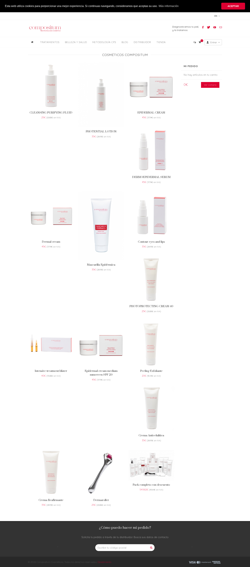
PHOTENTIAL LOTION (101, 131)
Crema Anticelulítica (151, 435)
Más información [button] (169, 6)
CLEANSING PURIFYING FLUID (51, 112)
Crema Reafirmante (51, 500)
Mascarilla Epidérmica (101, 264)
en (216, 16)
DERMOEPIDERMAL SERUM (151, 177)
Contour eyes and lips (151, 242)
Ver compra (210, 85)
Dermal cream (51, 242)
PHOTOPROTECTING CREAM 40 (151, 306)
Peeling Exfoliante (151, 371)
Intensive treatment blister (51, 371)
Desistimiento (104, 562)
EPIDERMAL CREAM (151, 112)
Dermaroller (101, 500)
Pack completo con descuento (151, 485)
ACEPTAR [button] (233, 6)
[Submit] (151, 547)
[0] (199, 41)
